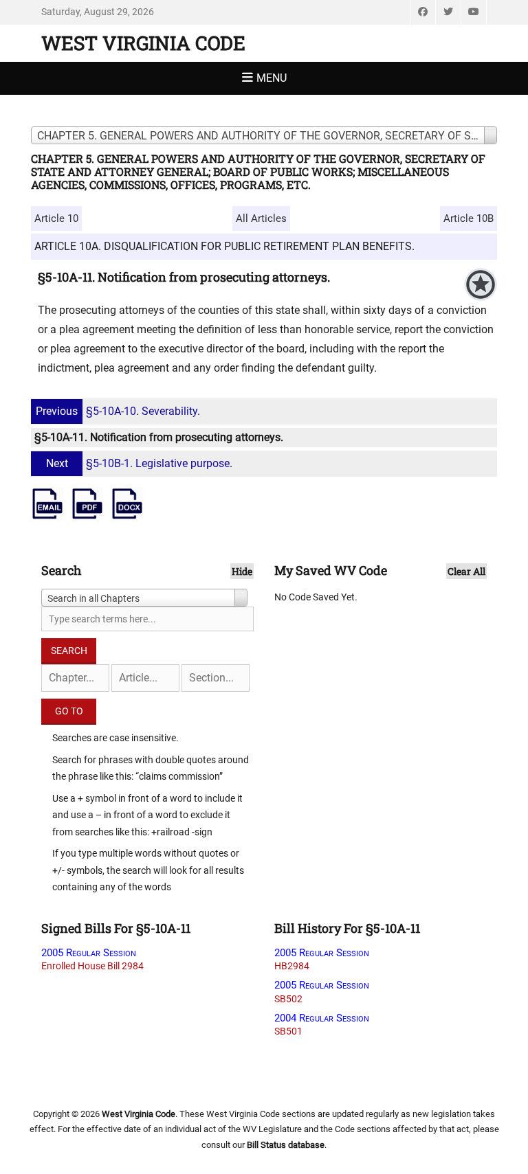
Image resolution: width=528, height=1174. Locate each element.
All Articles (261, 218)
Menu (271, 77)
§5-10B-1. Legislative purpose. (139, 463)
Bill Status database (285, 1145)
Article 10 (56, 218)
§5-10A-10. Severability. (118, 411)
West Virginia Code (143, 43)
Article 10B (468, 218)
